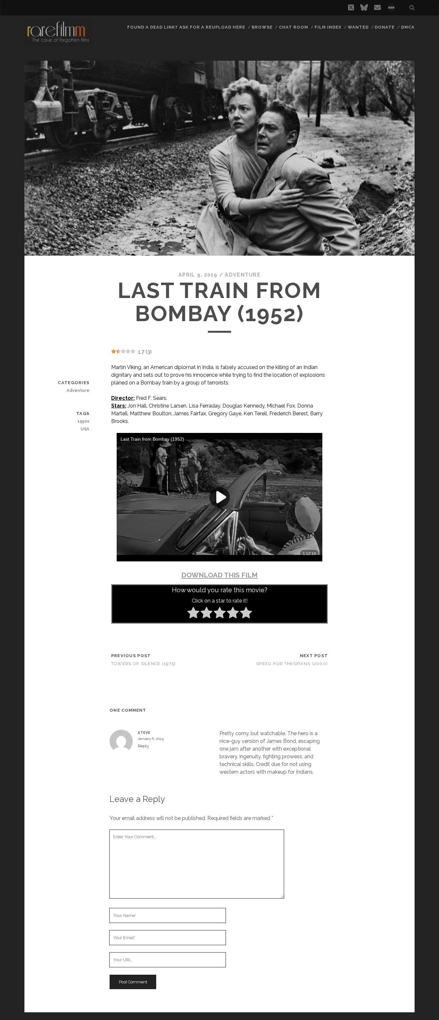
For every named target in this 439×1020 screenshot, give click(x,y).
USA (85, 428)
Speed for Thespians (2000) (292, 663)
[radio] (193, 614)
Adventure (243, 275)
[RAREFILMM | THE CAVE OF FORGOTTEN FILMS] (57, 41)
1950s (83, 421)
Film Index (328, 27)
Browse (262, 27)
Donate (385, 27)
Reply (143, 745)
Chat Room (293, 27)
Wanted (358, 27)
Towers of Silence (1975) (143, 663)
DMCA (408, 27)
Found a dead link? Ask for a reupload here (186, 27)
